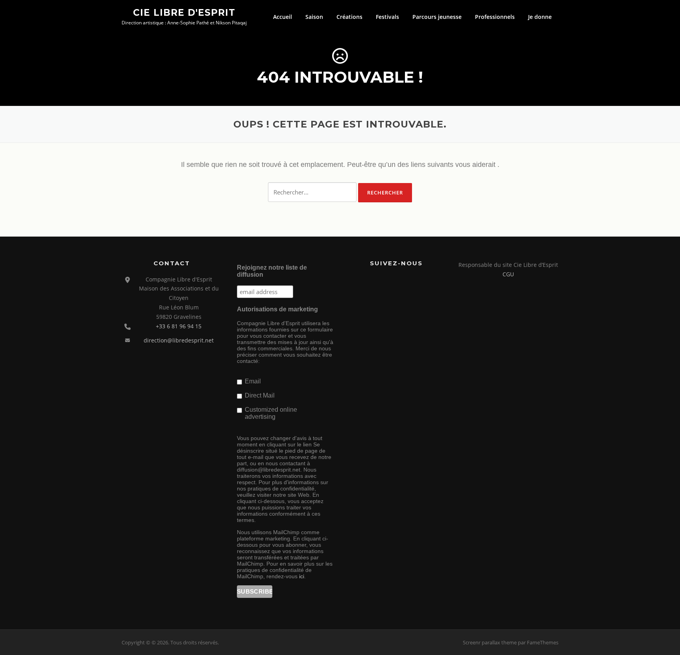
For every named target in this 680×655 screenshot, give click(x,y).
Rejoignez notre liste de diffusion (272, 271)
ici (301, 576)
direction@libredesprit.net (179, 340)
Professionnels (495, 16)
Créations (349, 16)
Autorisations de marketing (277, 309)
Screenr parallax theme (490, 642)
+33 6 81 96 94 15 (178, 326)
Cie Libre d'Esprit (184, 12)
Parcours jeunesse (437, 16)
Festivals (387, 16)
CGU (508, 274)
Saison (314, 16)
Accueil (282, 16)
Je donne (540, 16)
